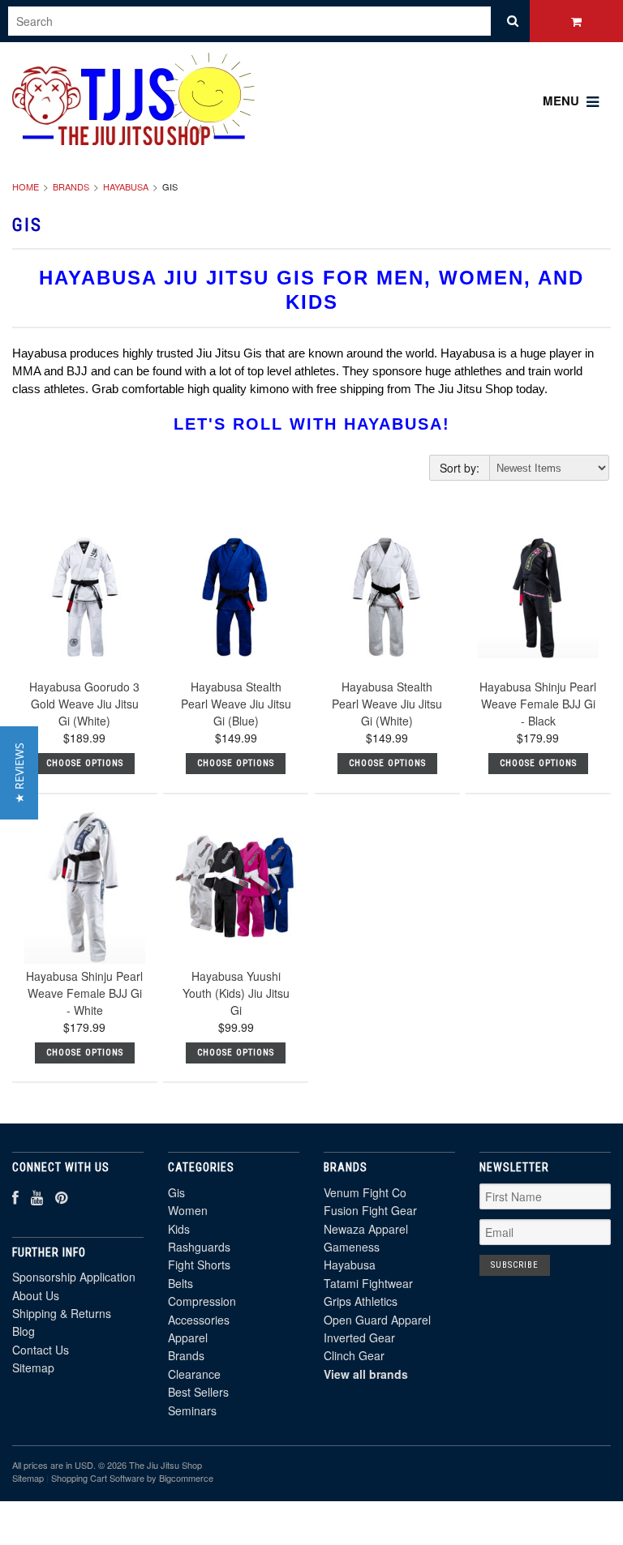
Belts (180, 1283)
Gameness (352, 1247)
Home (25, 186)
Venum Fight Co (365, 1192)
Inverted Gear (359, 1337)
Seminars (192, 1410)
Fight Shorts (199, 1264)
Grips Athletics (360, 1301)
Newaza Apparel (366, 1229)
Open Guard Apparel (377, 1320)
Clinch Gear (354, 1355)
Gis (176, 1192)
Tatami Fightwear (368, 1283)
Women (188, 1210)
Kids (179, 1229)
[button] (19, 773)
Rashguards (199, 1247)
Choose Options (84, 763)
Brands (71, 186)
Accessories (199, 1320)
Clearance (194, 1374)
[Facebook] (15, 1197)
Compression (202, 1301)
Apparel (188, 1337)
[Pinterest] (61, 1197)
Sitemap (33, 1367)
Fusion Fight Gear (370, 1210)
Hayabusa (125, 186)
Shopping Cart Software (97, 1477)
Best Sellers (198, 1392)
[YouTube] (37, 1197)
